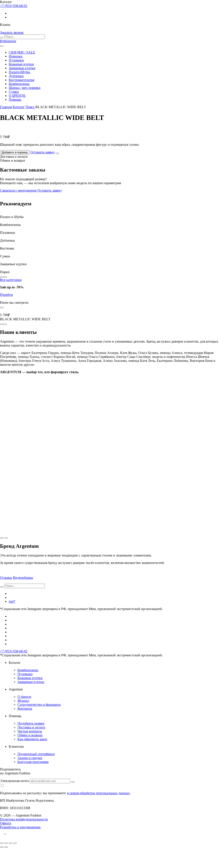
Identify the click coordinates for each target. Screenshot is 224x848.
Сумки (14, 92)
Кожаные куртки (21, 64)
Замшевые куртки (22, 68)
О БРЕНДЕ (17, 95)
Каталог (19, 107)
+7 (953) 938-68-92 (13, 651)
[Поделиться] (6, 843)
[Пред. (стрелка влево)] (2, 847)
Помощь (15, 99)
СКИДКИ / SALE (22, 52)
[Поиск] (2, 37)
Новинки (16, 56)
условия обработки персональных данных (98, 793)
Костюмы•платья (21, 80)
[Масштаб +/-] (15, 843)
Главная (6, 107)
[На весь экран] (10, 843)
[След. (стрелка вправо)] (6, 847)
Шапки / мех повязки (24, 88)
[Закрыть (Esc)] (2, 843)
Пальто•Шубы (19, 72)
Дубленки (16, 76)
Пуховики (16, 60)
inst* (12, 601)
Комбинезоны (19, 84)
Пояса (30, 107)
